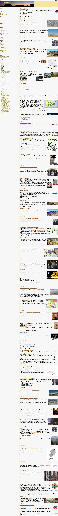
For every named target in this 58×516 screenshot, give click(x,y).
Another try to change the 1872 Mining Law (26, 138)
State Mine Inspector (3, 38)
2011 (1, 63)
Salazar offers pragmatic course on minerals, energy (28, 378)
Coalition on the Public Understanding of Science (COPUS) (5, 57)
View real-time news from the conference (24, 326)
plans (31, 498)
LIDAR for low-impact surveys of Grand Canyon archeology (29, 398)
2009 (1, 64)
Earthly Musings (33, 436)
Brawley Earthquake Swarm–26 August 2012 (4, 35)
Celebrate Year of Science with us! (4, 115)
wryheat (2, 40)
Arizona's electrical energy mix (24, 28)
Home (38, 513)
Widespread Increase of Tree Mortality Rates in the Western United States (44, 230)
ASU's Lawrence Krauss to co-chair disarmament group (5, 88)
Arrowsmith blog (2, 44)
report (42, 10)
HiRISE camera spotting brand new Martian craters (5, 71)
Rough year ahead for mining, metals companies (5, 105)
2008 (1, 116)
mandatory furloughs (42, 124)
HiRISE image (22, 24)
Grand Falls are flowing (3, 30)
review (21, 312)
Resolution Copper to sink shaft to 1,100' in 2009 (27, 48)
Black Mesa (21, 210)
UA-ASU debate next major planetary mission (5, 110)
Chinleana (2, 31)
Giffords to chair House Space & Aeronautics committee (28, 167)
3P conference (32, 114)
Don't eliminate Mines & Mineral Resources (4, 98)
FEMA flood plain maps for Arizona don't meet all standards (29, 98)
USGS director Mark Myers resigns (4, 104)
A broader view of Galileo (3, 109)
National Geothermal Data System (3, 14)
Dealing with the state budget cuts (25, 482)
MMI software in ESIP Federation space (4, 47)
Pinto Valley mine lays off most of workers (26, 350)
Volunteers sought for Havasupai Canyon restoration (5, 96)
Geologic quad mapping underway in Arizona (5, 86)
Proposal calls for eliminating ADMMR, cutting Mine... (5, 101)
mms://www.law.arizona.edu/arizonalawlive (31, 325)
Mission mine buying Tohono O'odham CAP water (27, 237)
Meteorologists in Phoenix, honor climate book (5, 95)
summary (28, 436)
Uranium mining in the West (3, 113)
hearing (45, 355)
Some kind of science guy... (3, 99)
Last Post (2, 37)
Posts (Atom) (24, 514)
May (1, 68)
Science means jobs (23, 426)
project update (26, 49)
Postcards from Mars (23, 470)
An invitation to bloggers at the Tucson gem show (5, 73)
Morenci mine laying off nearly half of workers (5, 102)
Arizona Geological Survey (23, 61)
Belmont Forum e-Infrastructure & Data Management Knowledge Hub (6, 13)
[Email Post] (24, 46)
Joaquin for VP (2, 93)
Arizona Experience (2, 12)
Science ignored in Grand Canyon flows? (26, 131)
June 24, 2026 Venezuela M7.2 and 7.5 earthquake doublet (6, 28)
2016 (1, 60)
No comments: (23, 46)
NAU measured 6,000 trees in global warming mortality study (29, 227)
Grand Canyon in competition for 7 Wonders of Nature (5, 108)
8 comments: (23, 406)
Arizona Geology (6, 2)
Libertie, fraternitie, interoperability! (4, 45)
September (2, 66)
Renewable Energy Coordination (26, 300)
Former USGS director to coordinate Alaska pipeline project (29, 218)
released (29, 155)
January (2, 70)
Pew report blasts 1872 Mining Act (25, 154)
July (1, 67)
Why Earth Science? (23, 83)
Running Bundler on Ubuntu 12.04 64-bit (4, 52)
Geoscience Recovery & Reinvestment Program (36, 432)
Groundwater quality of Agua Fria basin (4, 90)
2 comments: (23, 387)
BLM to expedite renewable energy (25, 298)
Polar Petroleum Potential (24, 112)
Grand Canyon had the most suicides (4, 114)
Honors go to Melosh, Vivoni (24, 178)
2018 (1, 59)
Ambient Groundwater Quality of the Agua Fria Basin (31, 448)
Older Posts (56, 513)
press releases (44, 228)
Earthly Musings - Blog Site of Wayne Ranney (5, 33)
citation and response (44, 179)
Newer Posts (21, 513)
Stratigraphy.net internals (3, 50)
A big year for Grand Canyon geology (25, 435)
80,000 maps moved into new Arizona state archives (5, 94)
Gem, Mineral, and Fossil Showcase (35, 390)
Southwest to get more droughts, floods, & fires (27, 321)
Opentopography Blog (3, 48)
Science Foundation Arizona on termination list (27, 354)
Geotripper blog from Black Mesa (25, 208)
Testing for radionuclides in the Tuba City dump (5, 111)
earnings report (33, 202)
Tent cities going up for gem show (4, 87)
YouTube (30, 95)
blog (29, 221)
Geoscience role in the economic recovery (4, 97)
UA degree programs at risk (24, 9)
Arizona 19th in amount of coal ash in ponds (4, 103)
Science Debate (28, 261)
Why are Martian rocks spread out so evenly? (5, 100)
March (2, 69)
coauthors (33, 230)
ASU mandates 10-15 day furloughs (25, 123)
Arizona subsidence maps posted (4, 107)
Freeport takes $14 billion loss (24, 201)
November (2, 65)
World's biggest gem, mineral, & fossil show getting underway (29, 71)
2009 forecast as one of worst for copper (26, 417)
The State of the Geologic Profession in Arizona (27, 505)
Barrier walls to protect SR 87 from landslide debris (5, 112)
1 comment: (23, 286)
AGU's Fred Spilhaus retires (24, 190)
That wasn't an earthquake (24, 463)
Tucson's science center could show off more (27, 497)
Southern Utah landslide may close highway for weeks (5, 106)
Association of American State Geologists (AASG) (4, 56)
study (21, 102)
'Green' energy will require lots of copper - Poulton (5, 72)
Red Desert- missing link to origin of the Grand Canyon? (28, 288)
